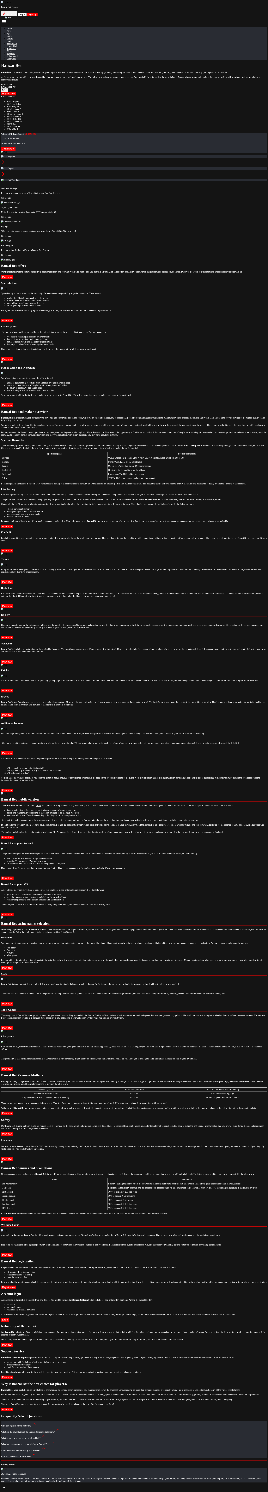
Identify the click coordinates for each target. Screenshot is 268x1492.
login (197, 832)
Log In (22, 14)
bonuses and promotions (225, 432)
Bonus (9, 36)
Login (9, 41)
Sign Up (32, 14)
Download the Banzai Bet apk (144, 825)
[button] (4, 90)
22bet (9, 51)
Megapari (11, 53)
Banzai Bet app (56, 825)
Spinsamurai (12, 56)
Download (7, 837)
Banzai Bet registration (254, 1126)
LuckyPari (11, 58)
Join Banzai (8, 148)
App (9, 31)
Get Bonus (6, 198)
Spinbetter (11, 48)
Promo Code (12, 46)
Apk (9, 33)
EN (9, 17)
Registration (12, 43)
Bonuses (11, 14)
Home (9, 28)
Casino (10, 38)
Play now (7, 277)
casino (38, 805)
